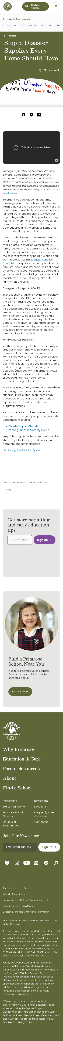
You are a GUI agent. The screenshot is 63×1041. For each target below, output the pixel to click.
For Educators (28, 25)
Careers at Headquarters (11, 823)
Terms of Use (9, 888)
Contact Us (41, 822)
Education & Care (22, 758)
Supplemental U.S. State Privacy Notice (23, 900)
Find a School (17, 787)
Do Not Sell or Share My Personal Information (26, 911)
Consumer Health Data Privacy (19, 906)
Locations (40, 806)
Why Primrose (18, 749)
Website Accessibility (14, 894)
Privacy (27, 888)
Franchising (10, 801)
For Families (9, 25)
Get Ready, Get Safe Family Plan (22, 450)
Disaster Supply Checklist (24, 426)
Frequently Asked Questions (44, 814)
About (9, 778)
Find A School (20, 691)
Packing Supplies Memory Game (28, 430)
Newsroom (46, 25)
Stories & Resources (16, 19)
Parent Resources (21, 768)
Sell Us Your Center (14, 806)
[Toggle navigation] (56, 6)
